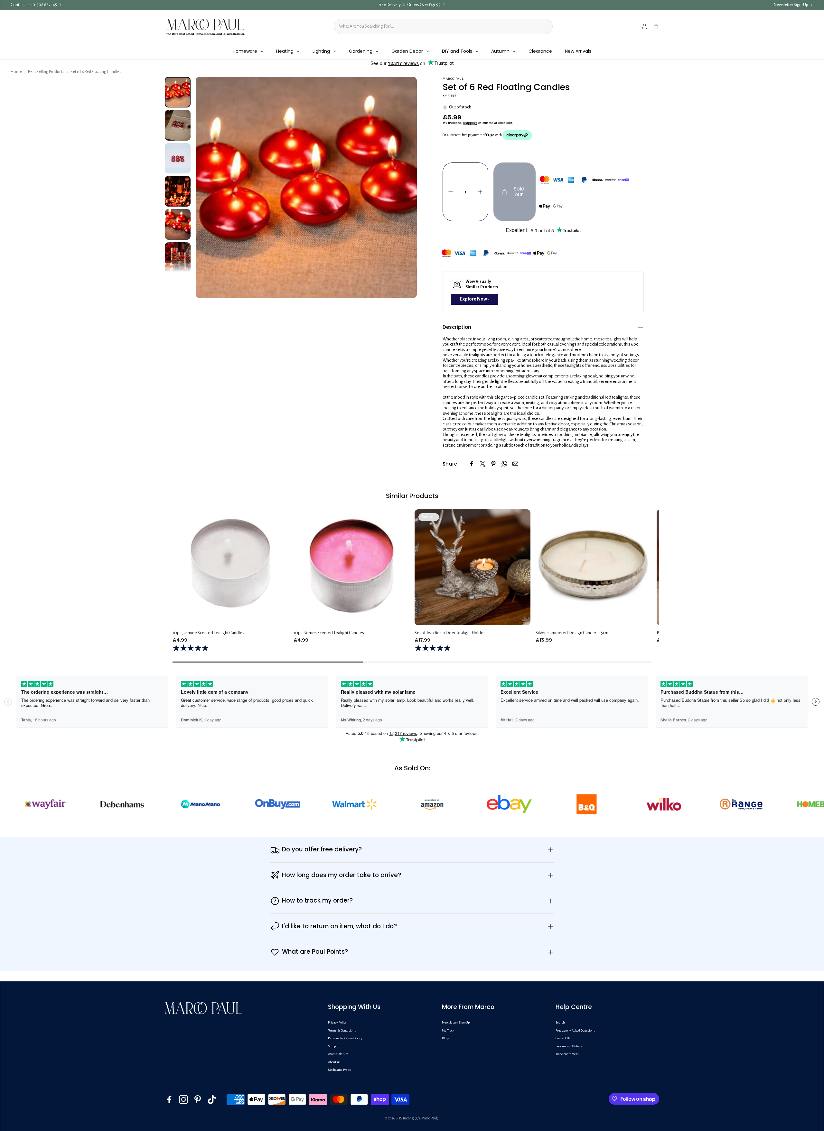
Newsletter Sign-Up (791, 5)
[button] (543, 327)
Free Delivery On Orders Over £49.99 (410, 5)
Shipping (470, 123)
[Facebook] (471, 464)
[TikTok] (211, 1099)
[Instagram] (183, 1099)
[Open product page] (230, 567)
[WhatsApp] (504, 464)
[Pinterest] (493, 464)
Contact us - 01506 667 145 (34, 5)
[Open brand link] (43, 804)
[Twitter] (482, 464)
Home (16, 72)
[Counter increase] (480, 192)
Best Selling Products (46, 72)
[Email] (515, 464)
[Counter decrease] (450, 192)
